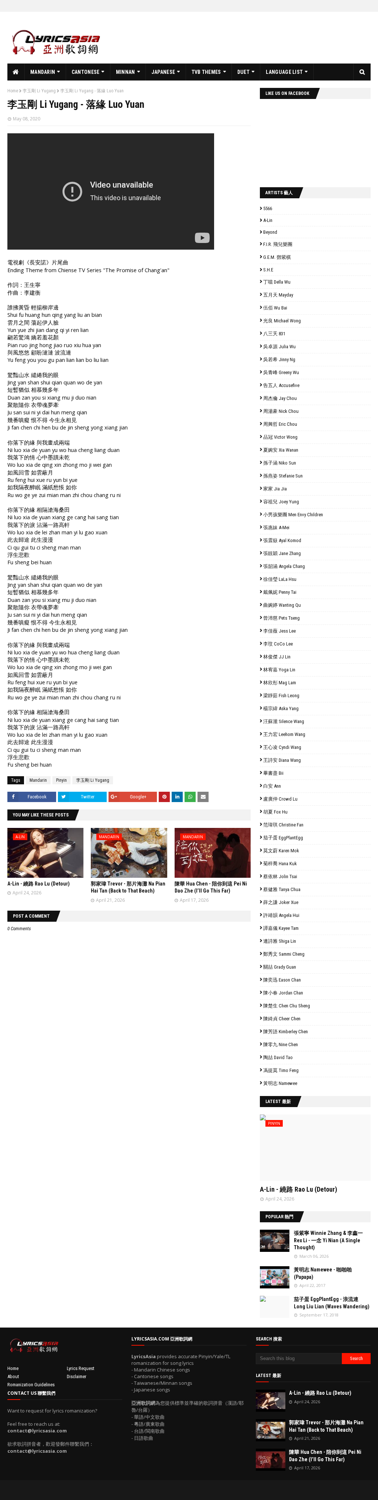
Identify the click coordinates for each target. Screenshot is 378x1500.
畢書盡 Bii (273, 773)
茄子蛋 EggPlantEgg (283, 837)
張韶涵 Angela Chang (284, 566)
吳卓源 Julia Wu (279, 346)
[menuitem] (16, 72)
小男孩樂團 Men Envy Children (293, 514)
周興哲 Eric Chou (280, 424)
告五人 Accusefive (281, 385)
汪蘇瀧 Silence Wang (283, 721)
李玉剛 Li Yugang (39, 90)
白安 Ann (272, 786)
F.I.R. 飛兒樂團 (277, 244)
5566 (267, 208)
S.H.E (268, 270)
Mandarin (38, 780)
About (13, 1376)
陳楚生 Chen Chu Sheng (286, 1005)
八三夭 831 (274, 333)
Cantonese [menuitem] (86, 72)
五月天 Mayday (278, 295)
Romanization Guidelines (31, 1384)
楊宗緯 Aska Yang (281, 708)
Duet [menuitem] (243, 72)
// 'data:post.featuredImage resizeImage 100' (274, 1241)
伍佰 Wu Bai (275, 308)
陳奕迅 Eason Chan (282, 980)
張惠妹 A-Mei (276, 527)
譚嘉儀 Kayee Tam (281, 928)
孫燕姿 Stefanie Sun (283, 476)
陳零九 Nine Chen (280, 1044)
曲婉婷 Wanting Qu (282, 605)
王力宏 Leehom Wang (284, 734)
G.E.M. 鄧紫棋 (277, 257)
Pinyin (61, 780)
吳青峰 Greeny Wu (281, 372)
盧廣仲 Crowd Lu (280, 799)
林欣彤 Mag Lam (279, 682)
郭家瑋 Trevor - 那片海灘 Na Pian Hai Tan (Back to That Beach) (326, 1426)
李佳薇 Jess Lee (279, 631)
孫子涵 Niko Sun (279, 463)
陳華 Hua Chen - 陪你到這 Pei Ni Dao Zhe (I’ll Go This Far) (325, 1455)
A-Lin (267, 220)
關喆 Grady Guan (279, 967)
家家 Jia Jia (275, 489)
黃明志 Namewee (280, 1083)
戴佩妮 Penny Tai (279, 592)
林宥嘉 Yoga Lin (279, 669)
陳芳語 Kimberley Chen (285, 1031)
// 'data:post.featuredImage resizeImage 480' (307, 1151)
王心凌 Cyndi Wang (282, 747)
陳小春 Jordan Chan (283, 993)
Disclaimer (76, 1376)
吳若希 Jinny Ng (279, 359)
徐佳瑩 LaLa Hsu (279, 579)
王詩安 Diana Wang (282, 760)
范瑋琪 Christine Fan (283, 825)
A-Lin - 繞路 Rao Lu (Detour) (38, 884)
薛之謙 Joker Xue (280, 902)
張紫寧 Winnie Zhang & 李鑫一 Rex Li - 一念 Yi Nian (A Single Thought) (328, 1240)
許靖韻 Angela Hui (281, 915)
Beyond (270, 232)
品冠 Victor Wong (280, 437)
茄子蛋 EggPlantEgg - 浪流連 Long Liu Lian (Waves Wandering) (332, 1302)
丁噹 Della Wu (277, 282)
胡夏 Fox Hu (275, 812)
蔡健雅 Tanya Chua (281, 889)
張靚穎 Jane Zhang (282, 553)
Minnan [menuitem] (125, 72)
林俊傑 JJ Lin (277, 657)
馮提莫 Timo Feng (281, 1070)
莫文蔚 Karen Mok (281, 850)
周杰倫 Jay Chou (280, 398)
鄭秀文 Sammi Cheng (284, 954)
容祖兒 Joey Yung (281, 501)
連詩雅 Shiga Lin (279, 941)
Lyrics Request (80, 1368)
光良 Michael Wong (282, 320)
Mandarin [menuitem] (42, 72)
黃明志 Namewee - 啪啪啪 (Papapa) (323, 1273)
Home (12, 90)
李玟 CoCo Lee (278, 644)
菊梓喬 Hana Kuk (280, 863)
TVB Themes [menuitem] (206, 72)
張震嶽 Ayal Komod (282, 540)
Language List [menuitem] (284, 72)
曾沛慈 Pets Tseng (281, 618)
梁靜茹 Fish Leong (281, 695)
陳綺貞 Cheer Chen (281, 1018)
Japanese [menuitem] (163, 72)
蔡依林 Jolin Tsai (280, 876)
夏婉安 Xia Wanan (280, 450)
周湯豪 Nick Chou (281, 411)
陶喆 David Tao (278, 1057)
